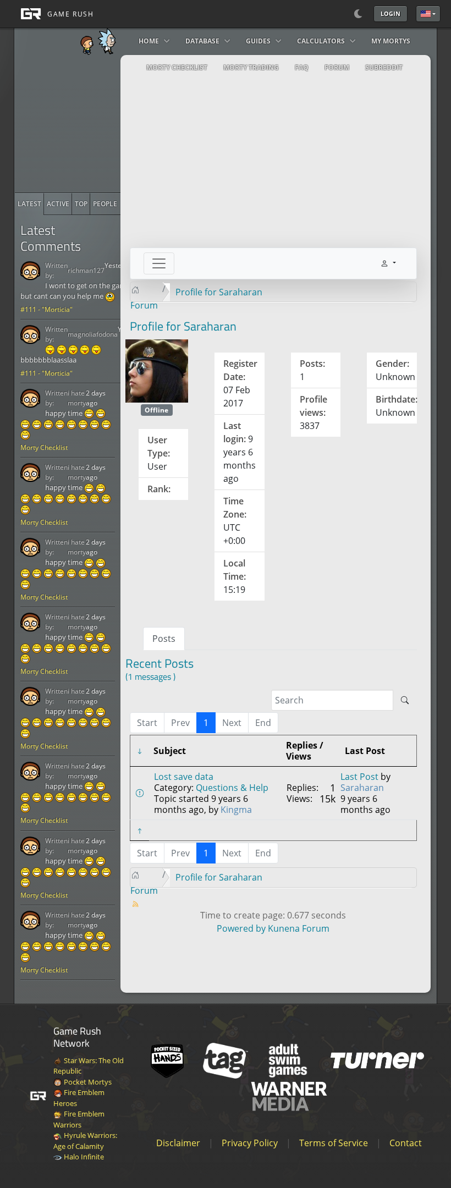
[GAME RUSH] (54, 14)
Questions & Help (232, 788)
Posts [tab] (163, 638)
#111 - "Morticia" (46, 309)
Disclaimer (178, 1143)
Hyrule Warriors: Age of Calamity (85, 1140)
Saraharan (362, 788)
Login (390, 13)
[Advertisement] (97, 124)
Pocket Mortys (87, 1082)
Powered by (241, 928)
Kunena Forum (298, 928)
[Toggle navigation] (159, 263)
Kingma (236, 810)
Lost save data (183, 777)
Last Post (359, 777)
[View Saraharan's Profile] (157, 370)
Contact (405, 1143)
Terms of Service (333, 1143)
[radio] (29, 204)
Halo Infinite (83, 1157)
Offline (156, 410)
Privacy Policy (250, 1143)
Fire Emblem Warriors (79, 1119)
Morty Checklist (44, 447)
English (428, 14)
